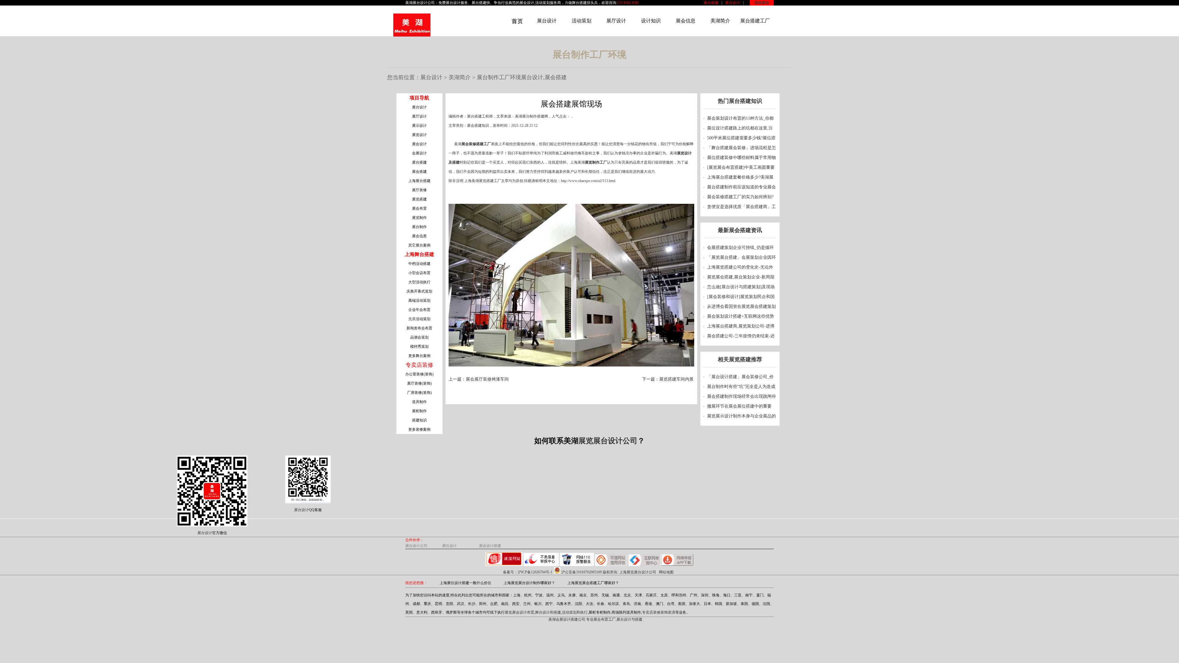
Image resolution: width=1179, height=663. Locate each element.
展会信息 (685, 20)
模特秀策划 (419, 346)
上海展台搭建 (419, 181)
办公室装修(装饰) (419, 374)
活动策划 (761, 3)
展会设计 (526, 3)
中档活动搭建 (419, 264)
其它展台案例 (419, 245)
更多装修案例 (419, 429)
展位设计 (449, 546)
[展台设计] (512, 30)
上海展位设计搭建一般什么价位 (465, 583)
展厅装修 (419, 190)
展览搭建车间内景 (676, 379)
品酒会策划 (419, 337)
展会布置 (419, 208)
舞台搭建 (579, 3)
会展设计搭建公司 (570, 619)
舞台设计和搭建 (548, 612)
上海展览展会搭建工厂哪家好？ (593, 583)
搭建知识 (419, 420)
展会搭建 (419, 171)
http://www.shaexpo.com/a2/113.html (588, 181)
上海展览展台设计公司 (637, 572)
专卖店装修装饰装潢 (658, 612)
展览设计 (419, 135)
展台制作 (419, 227)
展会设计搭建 (490, 546)
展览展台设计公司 (607, 441)
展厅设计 (616, 20)
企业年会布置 (419, 310)
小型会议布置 (419, 273)
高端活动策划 (419, 300)
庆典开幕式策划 (419, 291)
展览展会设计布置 (519, 612)
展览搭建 (419, 199)
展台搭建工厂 (755, 20)
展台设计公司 (424, 3)
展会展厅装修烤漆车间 (487, 379)
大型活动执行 (419, 282)
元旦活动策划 (419, 319)
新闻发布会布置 (419, 328)
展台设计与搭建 (629, 619)
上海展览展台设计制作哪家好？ (529, 583)
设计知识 (651, 20)
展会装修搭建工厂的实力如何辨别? (740, 197)
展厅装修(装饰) (419, 383)
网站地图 (666, 572)
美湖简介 (720, 20)
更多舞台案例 (419, 356)
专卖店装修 (419, 365)
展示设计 (419, 125)
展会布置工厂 (604, 619)
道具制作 (419, 402)
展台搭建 (711, 3)
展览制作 (419, 217)
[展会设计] (412, 25)
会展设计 (419, 153)
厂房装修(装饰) (419, 392)
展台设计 (732, 3)
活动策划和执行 (575, 612)
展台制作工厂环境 (499, 77)
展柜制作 (419, 411)
